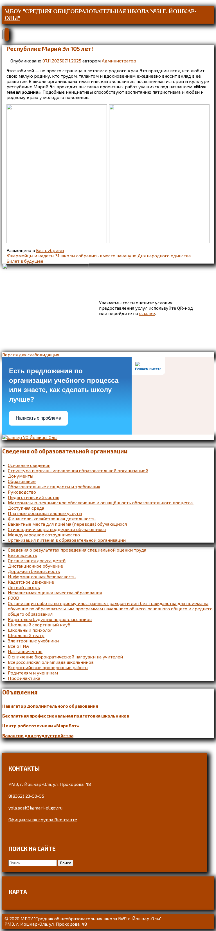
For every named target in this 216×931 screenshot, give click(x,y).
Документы (20, 475)
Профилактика (24, 678)
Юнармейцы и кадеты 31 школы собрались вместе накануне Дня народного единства (98, 255)
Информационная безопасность (42, 576)
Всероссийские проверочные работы (48, 667)
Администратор (119, 60)
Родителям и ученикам (33, 672)
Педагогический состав (33, 497)
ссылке (147, 313)
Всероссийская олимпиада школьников (51, 662)
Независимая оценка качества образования (55, 592)
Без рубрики (50, 250)
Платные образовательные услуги (45, 513)
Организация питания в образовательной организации (67, 540)
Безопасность (22, 555)
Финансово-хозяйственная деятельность (52, 518)
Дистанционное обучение (35, 565)
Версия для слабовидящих (30, 354)
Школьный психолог (30, 630)
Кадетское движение (31, 581)
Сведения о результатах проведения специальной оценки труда (77, 549)
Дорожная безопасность (34, 571)
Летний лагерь (24, 587)
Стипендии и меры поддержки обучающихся (57, 529)
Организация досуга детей (37, 560)
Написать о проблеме (38, 418)
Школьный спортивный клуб (39, 624)
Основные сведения (29, 465)
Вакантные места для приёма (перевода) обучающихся (67, 524)
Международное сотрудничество (44, 534)
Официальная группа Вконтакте (42, 819)
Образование (22, 481)
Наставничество (25, 651)
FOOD (13, 598)
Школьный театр (26, 635)
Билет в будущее (24, 261)
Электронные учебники (33, 640)
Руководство (22, 491)
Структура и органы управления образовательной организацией (78, 470)
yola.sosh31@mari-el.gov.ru (35, 807)
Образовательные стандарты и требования (54, 486)
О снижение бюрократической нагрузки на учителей (65, 656)
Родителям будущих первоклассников (50, 619)
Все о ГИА (18, 646)
